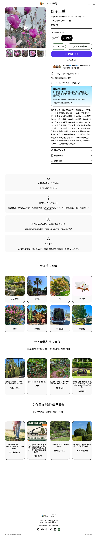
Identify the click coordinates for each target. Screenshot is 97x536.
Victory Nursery (15, 534)
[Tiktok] (46, 529)
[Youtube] (42, 529)
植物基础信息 (60, 155)
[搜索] (7, 3)
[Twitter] (50, 529)
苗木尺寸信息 (60, 150)
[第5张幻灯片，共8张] (40, 53)
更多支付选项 (71, 60)
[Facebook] (38, 529)
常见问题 (58, 161)
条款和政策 (88, 534)
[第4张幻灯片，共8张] (32, 53)
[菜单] (2, 3)
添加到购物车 (81, 46)
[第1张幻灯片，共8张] (9, 53)
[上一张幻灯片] (52, 431)
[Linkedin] (54, 529)
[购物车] (94, 3)
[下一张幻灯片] (67, 431)
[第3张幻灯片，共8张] (25, 53)
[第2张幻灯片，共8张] (17, 53)
